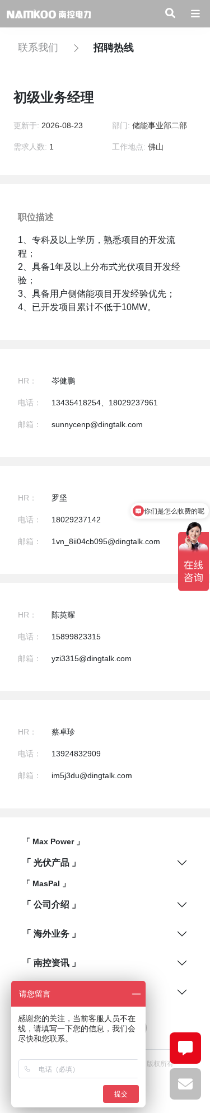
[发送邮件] (185, 1084)
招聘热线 (114, 47)
